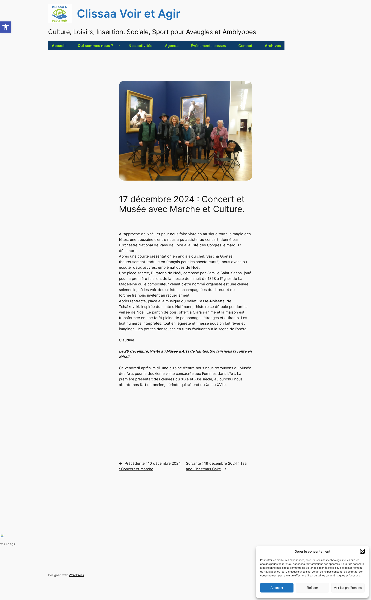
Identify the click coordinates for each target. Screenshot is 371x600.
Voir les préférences (348, 587)
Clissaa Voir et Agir (128, 13)
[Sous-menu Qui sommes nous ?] (119, 45)
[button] (5, 27)
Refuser (312, 587)
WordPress (76, 575)
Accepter (277, 587)
